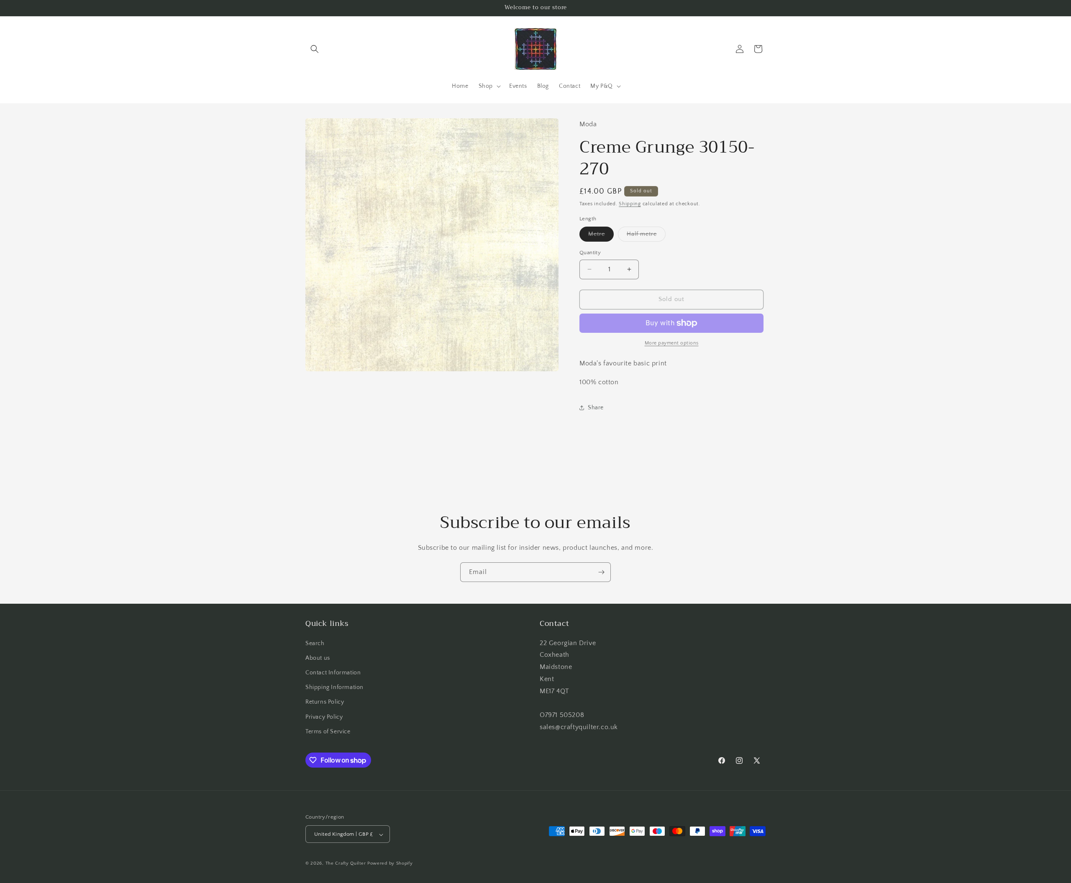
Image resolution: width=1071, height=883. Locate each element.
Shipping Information (334, 687)
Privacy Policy (324, 717)
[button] (314, 49)
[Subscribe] (601, 572)
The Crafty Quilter (345, 863)
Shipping (630, 204)
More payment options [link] (672, 343)
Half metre (646, 236)
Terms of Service (328, 731)
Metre (601, 236)
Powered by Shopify (390, 863)
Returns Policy (324, 702)
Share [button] (596, 407)
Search (315, 643)
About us (317, 658)
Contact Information (333, 672)
